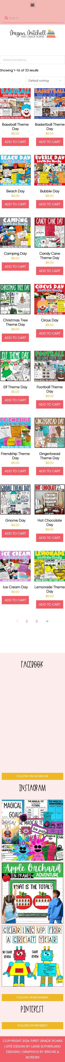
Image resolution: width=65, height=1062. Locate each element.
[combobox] (32, 18)
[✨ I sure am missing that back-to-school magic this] (32, 830)
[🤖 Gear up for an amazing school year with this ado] (32, 956)
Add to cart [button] (15, 142)
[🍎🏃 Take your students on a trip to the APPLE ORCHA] (32, 893)
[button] (33, 5)
